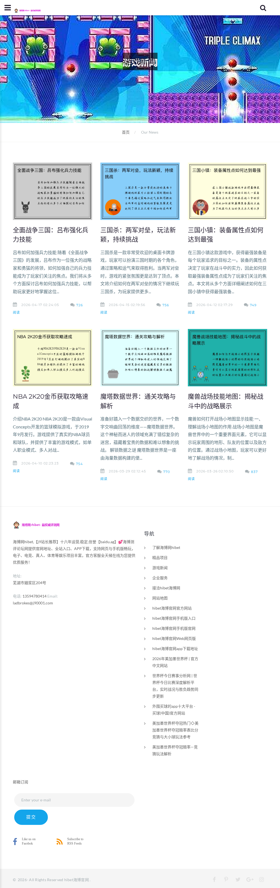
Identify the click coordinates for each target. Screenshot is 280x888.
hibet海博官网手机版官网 (174, 628)
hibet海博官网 (76, 879)
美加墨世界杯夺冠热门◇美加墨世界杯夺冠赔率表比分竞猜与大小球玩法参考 (175, 730)
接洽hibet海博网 (166, 588)
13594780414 (34, 596)
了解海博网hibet (166, 547)
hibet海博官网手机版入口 (174, 618)
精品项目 (160, 557)
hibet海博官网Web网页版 (174, 638)
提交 (31, 817)
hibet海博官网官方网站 (172, 608)
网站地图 (160, 598)
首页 (126, 132)
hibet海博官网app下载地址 (175, 648)
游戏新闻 (160, 567)
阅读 (16, 312)
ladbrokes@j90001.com (33, 603)
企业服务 (160, 577)
